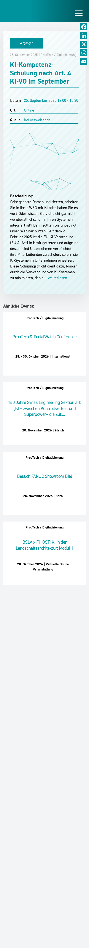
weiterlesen (57, 277)
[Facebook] (83, 27)
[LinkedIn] (83, 35)
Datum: (16, 100)
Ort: (13, 110)
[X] (83, 44)
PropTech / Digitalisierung (58, 55)
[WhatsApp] (83, 53)
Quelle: (15, 120)
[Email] (83, 61)
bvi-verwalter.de (37, 120)
